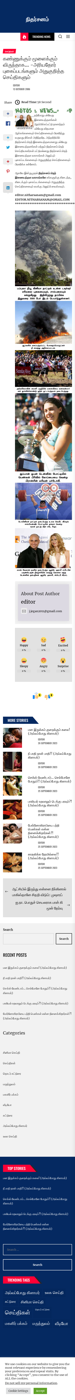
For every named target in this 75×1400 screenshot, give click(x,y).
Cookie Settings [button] (18, 1391)
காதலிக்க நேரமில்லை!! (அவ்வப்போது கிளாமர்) (43, 856)
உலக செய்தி (10, 1136)
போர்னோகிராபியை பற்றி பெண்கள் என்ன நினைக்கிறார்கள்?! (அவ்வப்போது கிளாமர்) (43, 831)
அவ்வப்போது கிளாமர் (15, 1126)
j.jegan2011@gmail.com (45, 611)
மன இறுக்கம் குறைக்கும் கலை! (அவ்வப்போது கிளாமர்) (49, 731)
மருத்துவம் (9, 1084)
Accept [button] (40, 1391)
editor (16, 85)
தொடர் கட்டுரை (12, 1073)
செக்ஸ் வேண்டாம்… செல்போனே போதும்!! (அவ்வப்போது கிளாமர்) (49, 779)
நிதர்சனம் (37, 19)
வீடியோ (7, 1105)
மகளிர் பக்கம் (10, 1094)
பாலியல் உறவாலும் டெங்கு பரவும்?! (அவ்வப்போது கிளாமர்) (50, 803)
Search (8, 930)
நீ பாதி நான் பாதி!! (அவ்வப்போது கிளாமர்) (49, 755)
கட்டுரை (7, 1115)
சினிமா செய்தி (11, 1052)
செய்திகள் (9, 1063)
